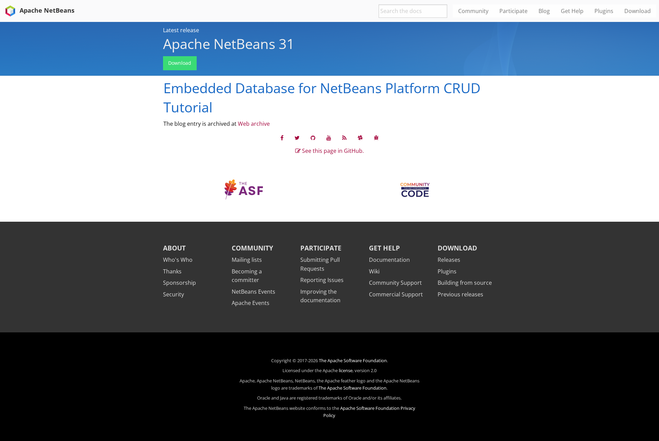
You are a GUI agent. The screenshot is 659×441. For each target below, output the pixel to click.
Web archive (254, 123)
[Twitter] (297, 137)
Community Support (395, 282)
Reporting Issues (322, 280)
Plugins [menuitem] (603, 11)
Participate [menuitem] (513, 11)
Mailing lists (247, 260)
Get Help (384, 248)
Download (179, 63)
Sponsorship (179, 282)
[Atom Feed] (344, 137)
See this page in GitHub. (332, 151)
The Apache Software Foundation (353, 360)
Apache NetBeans (46, 10)
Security (173, 294)
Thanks (172, 271)
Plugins (447, 271)
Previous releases (460, 294)
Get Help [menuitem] (572, 11)
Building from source (465, 282)
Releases (449, 260)
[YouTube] (329, 137)
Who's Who (178, 260)
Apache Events (250, 303)
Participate (321, 248)
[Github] (313, 137)
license (345, 370)
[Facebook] (282, 137)
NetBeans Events (253, 291)
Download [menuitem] (637, 11)
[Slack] (360, 137)
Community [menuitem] (473, 11)
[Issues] (376, 137)
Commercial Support (396, 294)
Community (252, 248)
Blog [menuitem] (544, 11)
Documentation (389, 260)
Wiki (374, 271)
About (174, 248)
